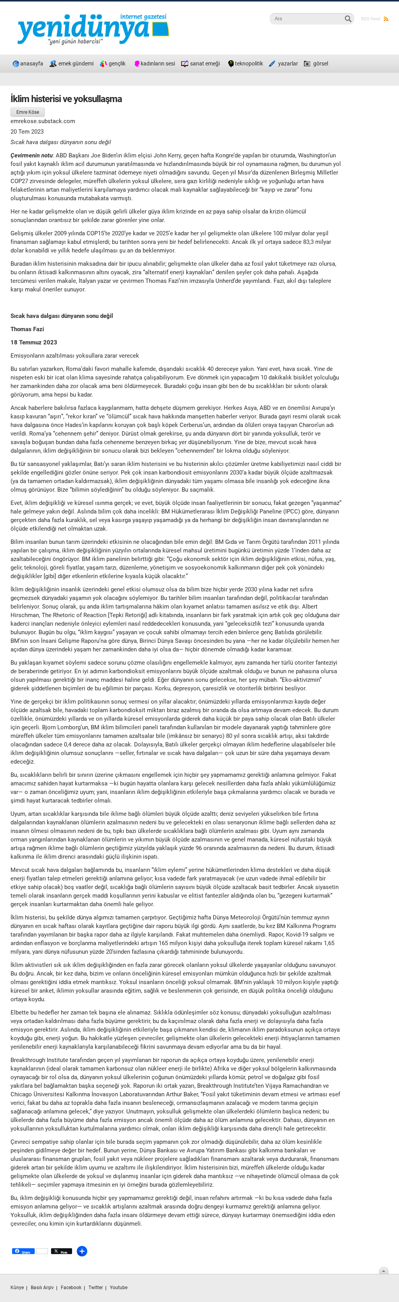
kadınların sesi (158, 63)
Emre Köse (27, 112)
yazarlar (288, 63)
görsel (320, 63)
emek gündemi (76, 63)
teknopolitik (249, 63)
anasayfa (31, 63)
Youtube (118, 1287)
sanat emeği (205, 63)
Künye (17, 1287)
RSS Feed (370, 18)
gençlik (117, 63)
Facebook (71, 1287)
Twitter (95, 1287)
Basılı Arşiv (42, 1287)
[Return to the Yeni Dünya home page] (93, 13)
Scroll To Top (383, 1270)
